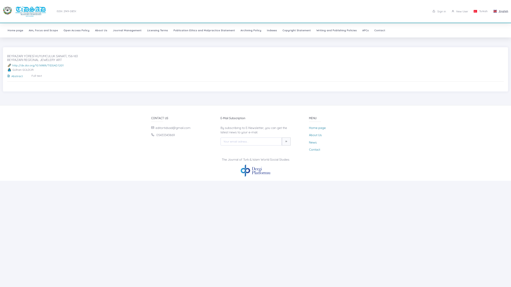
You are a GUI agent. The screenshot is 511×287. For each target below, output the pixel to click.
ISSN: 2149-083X (66, 11)
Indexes (272, 30)
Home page (15, 30)
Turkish (483, 11)
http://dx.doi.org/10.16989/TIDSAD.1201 (38, 65)
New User (462, 11)
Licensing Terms (157, 30)
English (503, 11)
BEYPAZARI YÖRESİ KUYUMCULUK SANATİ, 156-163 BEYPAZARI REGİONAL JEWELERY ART (42, 58)
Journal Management (127, 30)
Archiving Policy (251, 30)
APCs (365, 30)
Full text (37, 76)
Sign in (441, 11)
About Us (101, 30)
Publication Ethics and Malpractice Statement (204, 30)
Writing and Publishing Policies (336, 30)
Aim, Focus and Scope (43, 30)
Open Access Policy (76, 30)
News (313, 142)
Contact (379, 30)
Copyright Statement (296, 30)
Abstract (17, 76)
